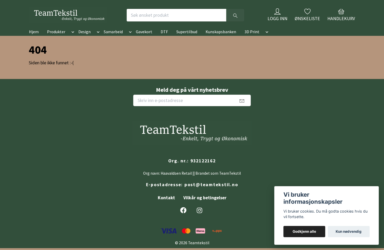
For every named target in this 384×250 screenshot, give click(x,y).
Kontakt (166, 206)
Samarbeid (113, 40)
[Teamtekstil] (88, 19)
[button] (71, 41)
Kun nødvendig (349, 231)
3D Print (252, 40)
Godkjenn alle (304, 231)
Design (84, 40)
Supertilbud (186, 40)
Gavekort (144, 40)
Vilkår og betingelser (204, 206)
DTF (164, 40)
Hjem (34, 40)
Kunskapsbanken (221, 40)
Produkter (56, 40)
